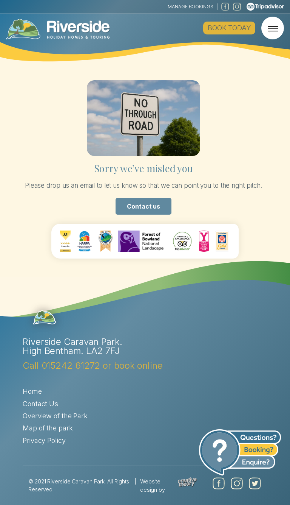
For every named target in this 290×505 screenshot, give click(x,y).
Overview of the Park (55, 416)
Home (32, 391)
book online (138, 365)
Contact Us (40, 404)
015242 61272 (71, 365)
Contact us (143, 206)
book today (229, 28)
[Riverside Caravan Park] (58, 28)
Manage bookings (190, 6)
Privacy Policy (44, 440)
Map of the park (48, 428)
